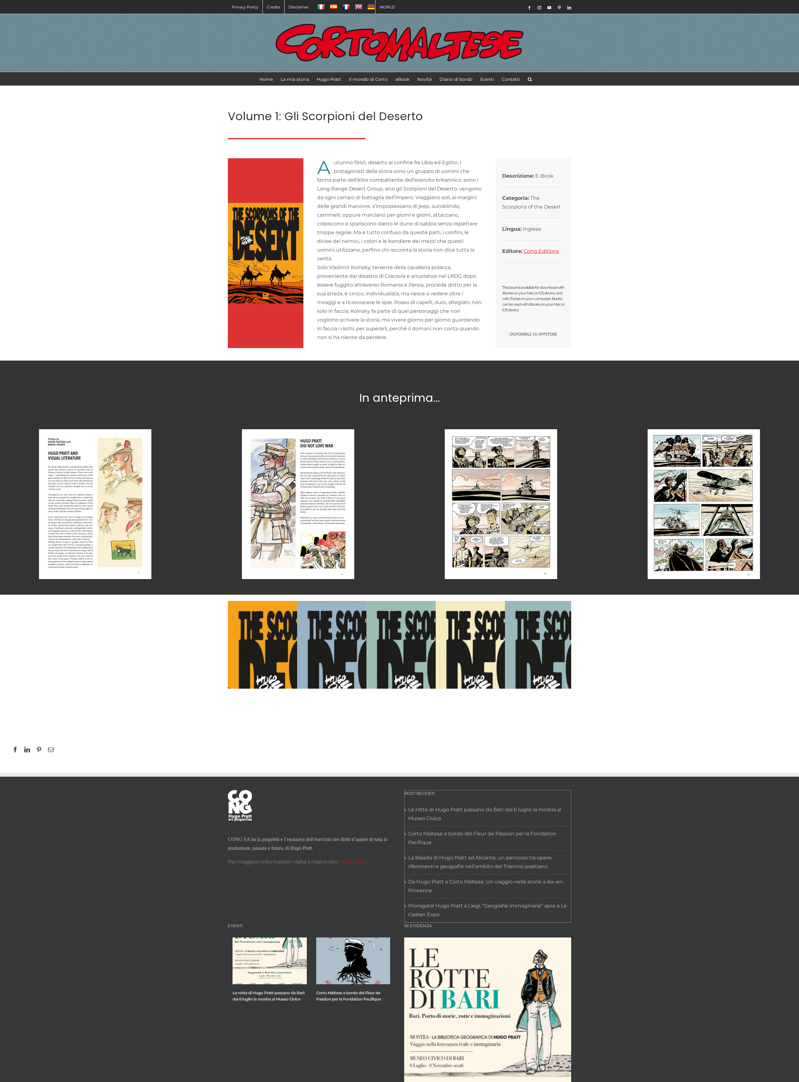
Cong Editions (541, 251)
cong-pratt (353, 862)
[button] (530, 79)
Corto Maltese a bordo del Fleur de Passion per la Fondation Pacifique (482, 838)
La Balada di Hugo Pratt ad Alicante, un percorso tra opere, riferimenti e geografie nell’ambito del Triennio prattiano (480, 862)
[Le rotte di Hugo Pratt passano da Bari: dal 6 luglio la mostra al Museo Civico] (270, 960)
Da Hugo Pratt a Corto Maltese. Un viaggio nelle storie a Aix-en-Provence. (486, 886)
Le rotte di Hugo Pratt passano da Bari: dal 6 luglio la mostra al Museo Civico (484, 814)
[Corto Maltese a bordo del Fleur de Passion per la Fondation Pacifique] (353, 960)
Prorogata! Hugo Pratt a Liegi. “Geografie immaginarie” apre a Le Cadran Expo (487, 910)
